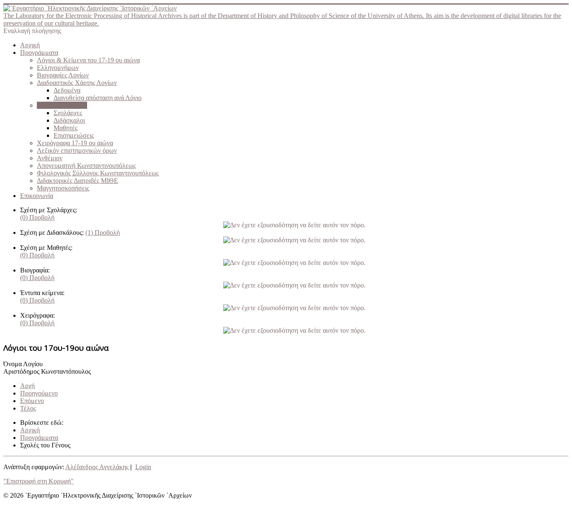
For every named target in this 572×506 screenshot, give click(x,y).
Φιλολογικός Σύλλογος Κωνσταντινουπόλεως (98, 173)
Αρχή (27, 385)
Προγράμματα (39, 52)
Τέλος (28, 408)
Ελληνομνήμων (58, 67)
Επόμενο (32, 400)
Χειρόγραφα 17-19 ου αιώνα (75, 142)
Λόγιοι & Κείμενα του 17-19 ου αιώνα (88, 60)
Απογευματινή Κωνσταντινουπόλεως (86, 165)
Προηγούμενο (39, 393)
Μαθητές (65, 127)
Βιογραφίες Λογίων (63, 75)
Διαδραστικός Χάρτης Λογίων (77, 82)
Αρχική (30, 45)
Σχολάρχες (68, 112)
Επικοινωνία (36, 195)
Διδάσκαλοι (69, 120)
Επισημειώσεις (74, 135)
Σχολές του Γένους (62, 105)
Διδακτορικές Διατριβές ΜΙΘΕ (77, 180)
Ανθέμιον (49, 158)
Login (143, 466)
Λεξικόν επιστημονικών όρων (77, 150)
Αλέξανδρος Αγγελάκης (97, 466)
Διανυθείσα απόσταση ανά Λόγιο (98, 97)
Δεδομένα (67, 90)
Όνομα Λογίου (23, 363)
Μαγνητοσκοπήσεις (63, 188)
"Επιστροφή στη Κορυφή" (38, 481)
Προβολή (37, 217)
